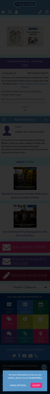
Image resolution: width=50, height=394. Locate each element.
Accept (36, 385)
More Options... (18, 385)
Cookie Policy (35, 377)
